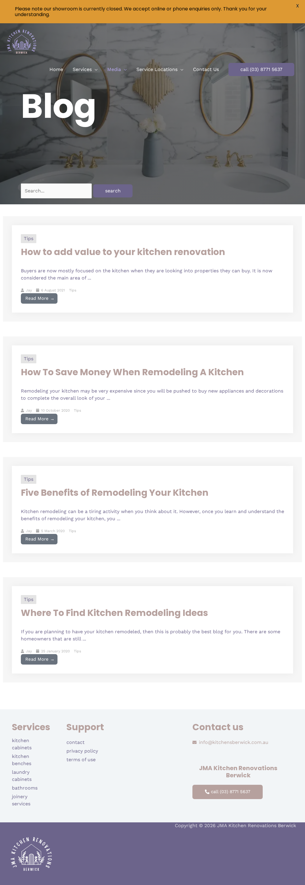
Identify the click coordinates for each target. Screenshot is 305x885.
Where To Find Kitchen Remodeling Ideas (114, 612)
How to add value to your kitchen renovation (123, 251)
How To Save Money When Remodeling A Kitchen (132, 372)
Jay (29, 290)
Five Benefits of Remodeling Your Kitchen (114, 492)
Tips (28, 238)
